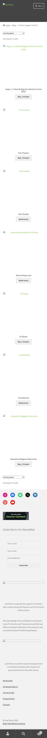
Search (23, 734)
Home (8, 25)
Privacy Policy (9, 698)
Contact (6, 704)
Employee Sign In (10, 686)
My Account (8, 680)
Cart (36, 731)
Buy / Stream (23, 96)
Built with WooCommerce (14, 723)
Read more (23, 219)
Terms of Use (8, 692)
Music (14, 25)
